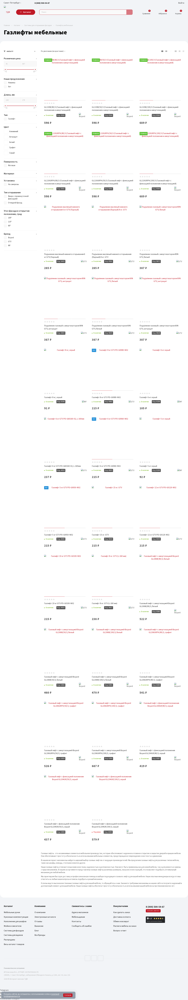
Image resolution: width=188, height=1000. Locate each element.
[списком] (179, 51)
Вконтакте (87, 958)
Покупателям (120, 906)
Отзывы (38, 921)
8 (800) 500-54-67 (42, 3)
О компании (40, 912)
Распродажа (9, 939)
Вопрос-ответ (119, 930)
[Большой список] (166, 51)
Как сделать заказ (121, 912)
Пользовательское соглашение (14, 968)
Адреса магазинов (80, 912)
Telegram (94, 958)
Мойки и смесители (12, 926)
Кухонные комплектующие (16, 917)
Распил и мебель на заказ (124, 926)
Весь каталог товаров (14, 944)
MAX (100, 958)
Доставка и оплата (122, 917)
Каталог (8, 906)
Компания (40, 906)
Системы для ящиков (13, 935)
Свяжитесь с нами (82, 906)
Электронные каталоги (45, 917)
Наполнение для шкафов (15, 921)
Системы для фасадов (14, 930)
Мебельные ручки (12, 912)
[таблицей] (183, 51)
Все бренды (40, 935)
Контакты (76, 921)
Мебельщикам (78, 917)
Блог (37, 930)
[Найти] (129, 12)
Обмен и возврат (121, 921)
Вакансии (39, 926)
